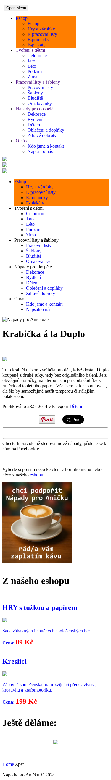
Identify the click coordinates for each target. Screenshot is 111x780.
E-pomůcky (38, 39)
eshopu (36, 474)
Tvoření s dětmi (30, 50)
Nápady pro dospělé (34, 108)
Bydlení (35, 119)
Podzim (35, 71)
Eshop (22, 18)
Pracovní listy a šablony (38, 82)
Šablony (35, 92)
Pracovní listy (40, 87)
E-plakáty (37, 44)
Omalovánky (40, 103)
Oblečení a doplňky (46, 130)
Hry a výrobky (41, 28)
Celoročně (37, 55)
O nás (21, 140)
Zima (32, 76)
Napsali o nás (40, 151)
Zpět (19, 764)
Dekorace (37, 114)
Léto (32, 66)
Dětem (34, 124)
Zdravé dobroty (42, 135)
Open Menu (16, 8)
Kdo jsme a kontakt (46, 146)
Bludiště (35, 98)
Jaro (31, 60)
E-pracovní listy (42, 34)
